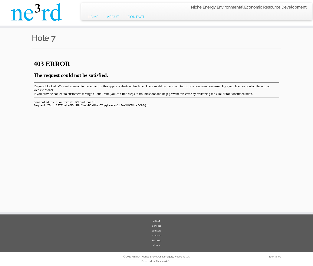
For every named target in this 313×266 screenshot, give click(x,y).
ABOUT (113, 17)
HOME (93, 17)
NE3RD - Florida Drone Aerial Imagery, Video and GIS (161, 256)
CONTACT (136, 17)
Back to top (275, 256)
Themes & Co (163, 261)
